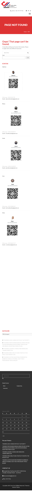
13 (14, 422)
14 (18, 422)
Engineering (19, 386)
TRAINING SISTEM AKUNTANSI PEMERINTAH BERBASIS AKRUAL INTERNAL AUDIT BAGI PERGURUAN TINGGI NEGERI (14, 358)
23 (26, 425)
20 (14, 425)
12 (10, 422)
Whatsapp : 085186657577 (9, 243)
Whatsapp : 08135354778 (8, 97)
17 (3, 425)
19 (10, 425)
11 (6, 422)
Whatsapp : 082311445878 (9, 166)
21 (18, 425)
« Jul (3, 436)
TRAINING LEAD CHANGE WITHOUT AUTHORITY (16, 340)
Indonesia (5, 388)
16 (26, 422)
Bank (4, 386)
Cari (3, 55)
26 (10, 428)
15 (22, 422)
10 (3, 422)
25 (6, 428)
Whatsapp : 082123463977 (9, 131)
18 (6, 425)
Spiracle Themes (16, 487)
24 (3, 428)
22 (22, 425)
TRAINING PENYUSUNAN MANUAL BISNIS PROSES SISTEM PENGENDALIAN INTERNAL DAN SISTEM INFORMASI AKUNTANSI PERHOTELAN (16, 344)
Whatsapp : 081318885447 (9, 206)
